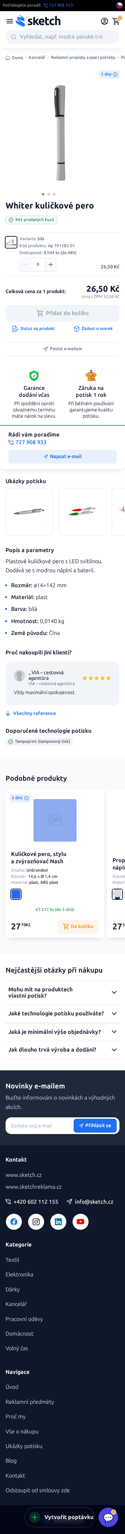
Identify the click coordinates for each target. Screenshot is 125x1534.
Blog (11, 1460)
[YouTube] (80, 1221)
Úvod (12, 1387)
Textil (12, 1260)
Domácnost (19, 1333)
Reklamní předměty (30, 1402)
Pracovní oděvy (24, 1319)
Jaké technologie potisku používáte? (56, 1013)
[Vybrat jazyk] (119, 5)
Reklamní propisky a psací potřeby (83, 57)
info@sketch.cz (94, 1202)
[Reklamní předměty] (10, 21)
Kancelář (37, 57)
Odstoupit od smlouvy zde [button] (38, 1490)
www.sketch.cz (24, 1175)
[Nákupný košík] (115, 21)
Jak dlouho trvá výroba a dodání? (52, 1049)
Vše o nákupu (22, 1431)
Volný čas (17, 1348)
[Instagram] (36, 1221)
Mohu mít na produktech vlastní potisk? (40, 992)
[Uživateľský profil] (104, 21)
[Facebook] (14, 1221)
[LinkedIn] (58, 1221)
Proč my (16, 1416)
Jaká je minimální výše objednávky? (54, 1032)
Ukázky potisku (24, 1446)
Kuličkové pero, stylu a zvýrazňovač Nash (38, 858)
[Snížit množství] (25, 264)
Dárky (13, 1289)
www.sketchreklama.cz (33, 1186)
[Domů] (37, 21)
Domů (17, 57)
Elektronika (19, 1274)
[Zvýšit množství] (50, 264)
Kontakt (15, 1475)
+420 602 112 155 (36, 1202)
